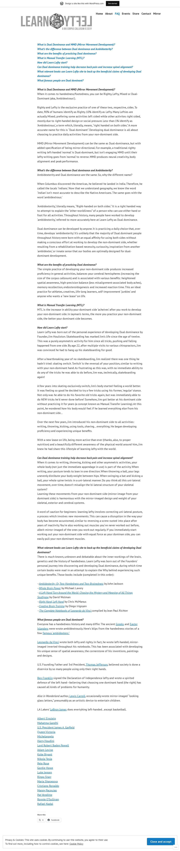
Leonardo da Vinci (48, 642)
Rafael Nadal (45, 804)
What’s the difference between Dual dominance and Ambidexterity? (75, 49)
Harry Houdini (45, 741)
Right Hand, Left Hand (51, 601)
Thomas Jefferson (97, 664)
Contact (146, 13)
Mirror (157, 13)
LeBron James (58, 709)
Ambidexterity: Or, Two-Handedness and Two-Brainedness (71, 583)
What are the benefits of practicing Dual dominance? (66, 53)
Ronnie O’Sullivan (48, 799)
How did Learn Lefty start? (52, 62)
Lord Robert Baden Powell (53, 745)
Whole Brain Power (50, 588)
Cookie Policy (76, 843)
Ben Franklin (45, 678)
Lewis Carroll (77, 696)
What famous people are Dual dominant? (60, 80)
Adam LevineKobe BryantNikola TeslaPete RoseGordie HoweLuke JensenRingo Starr (45, 763)
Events (126, 13)
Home (99, 13)
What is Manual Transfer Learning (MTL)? (60, 58)
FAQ (117, 13)
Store (135, 13)
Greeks (120, 624)
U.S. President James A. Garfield (56, 727)
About (109, 13)
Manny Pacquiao (47, 790)
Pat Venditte (44, 795)
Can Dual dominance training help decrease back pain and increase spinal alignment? (85, 67)
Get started (112, 3)
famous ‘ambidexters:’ (56, 633)
